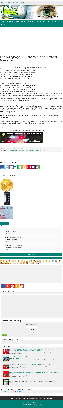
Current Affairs (20, 21)
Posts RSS (25, 402)
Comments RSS (31, 402)
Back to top (37, 402)
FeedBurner (34, 332)
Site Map (21, 2)
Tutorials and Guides (40, 150)
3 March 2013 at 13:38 (16, 237)
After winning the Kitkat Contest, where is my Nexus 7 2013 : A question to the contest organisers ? (31, 364)
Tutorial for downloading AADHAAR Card (18, 380)
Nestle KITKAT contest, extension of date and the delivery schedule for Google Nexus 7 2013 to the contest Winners (33, 372)
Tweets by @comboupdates (8, 391)
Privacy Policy (14, 2)
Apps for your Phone (12, 150)
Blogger (39, 404)
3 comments (19, 149)
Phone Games (41, 21)
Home (1, 2)
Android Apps (31, 398)
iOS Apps (25, 150)
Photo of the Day (52, 21)
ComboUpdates (28, 404)
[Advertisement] (31, 41)
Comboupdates (7, 149)
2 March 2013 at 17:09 (16, 229)
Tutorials (4, 25)
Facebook (20, 150)
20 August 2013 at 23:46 (17, 245)
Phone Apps (31, 21)
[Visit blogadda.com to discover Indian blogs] (18, 391)
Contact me (7, 2)
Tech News (10, 21)
